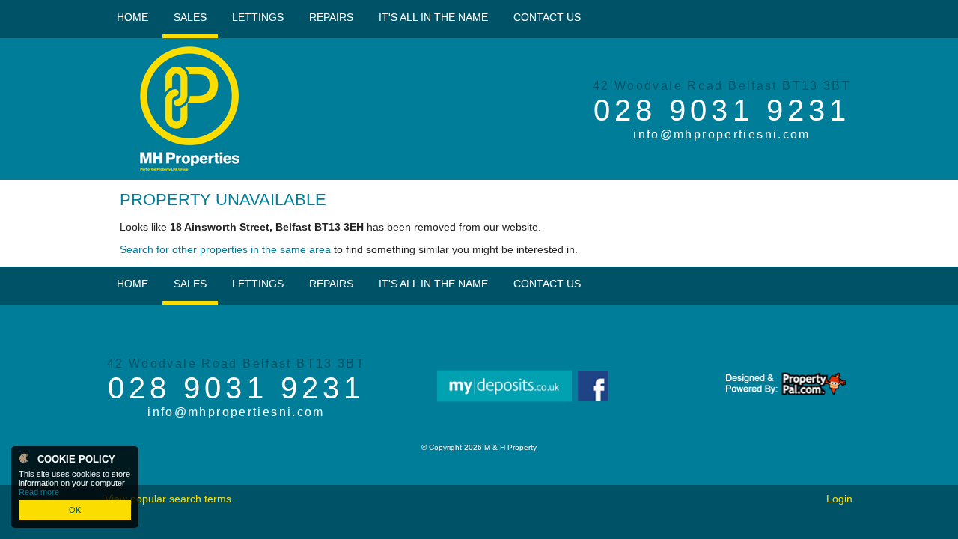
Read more (39, 491)
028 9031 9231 (722, 110)
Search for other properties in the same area (225, 249)
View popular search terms (168, 499)
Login (839, 499)
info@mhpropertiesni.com (722, 134)
